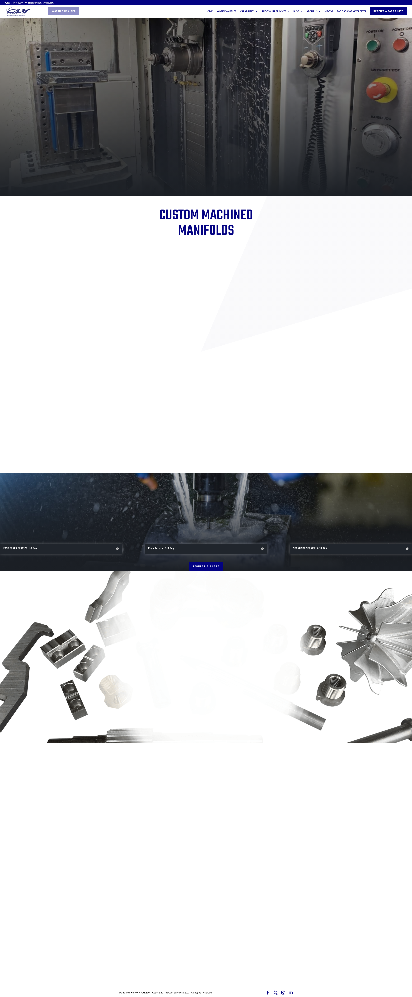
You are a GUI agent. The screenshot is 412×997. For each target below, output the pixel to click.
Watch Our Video (64, 11)
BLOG (296, 11)
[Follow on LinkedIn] (43, 894)
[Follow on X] (56, 894)
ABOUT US (312, 11)
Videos (329, 11)
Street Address (221, 866)
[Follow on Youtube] (69, 894)
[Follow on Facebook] (50, 894)
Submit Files (238, 959)
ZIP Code (218, 893)
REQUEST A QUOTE (206, 566)
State (295, 879)
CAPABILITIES (247, 11)
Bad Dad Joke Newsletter (351, 11)
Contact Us (232, 141)
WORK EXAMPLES (226, 11)
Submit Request (225, 935)
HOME (209, 11)
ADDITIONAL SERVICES (274, 11)
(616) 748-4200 (15, 2)
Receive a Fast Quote (388, 11)
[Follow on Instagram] (63, 894)
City (216, 879)
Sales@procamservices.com (58, 861)
